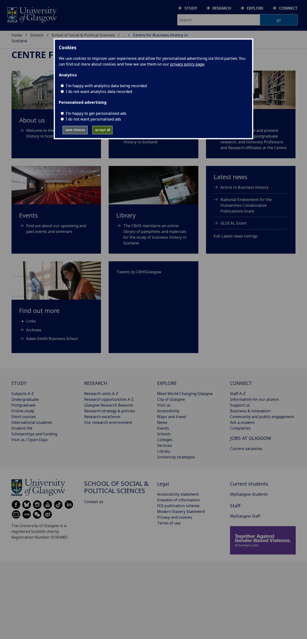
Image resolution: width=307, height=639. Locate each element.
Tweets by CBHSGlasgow (138, 271)
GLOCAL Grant (233, 223)
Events (163, 428)
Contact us (93, 501)
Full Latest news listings (236, 236)
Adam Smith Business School (52, 338)
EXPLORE (167, 383)
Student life (21, 428)
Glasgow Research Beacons (108, 405)
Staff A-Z (238, 393)
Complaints (240, 428)
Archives (33, 330)
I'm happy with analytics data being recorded (106, 85)
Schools (37, 35)
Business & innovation (250, 411)
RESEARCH (95, 383)
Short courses (23, 416)
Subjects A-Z (22, 393)
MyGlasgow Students (249, 494)
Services (164, 445)
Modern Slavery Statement (181, 511)
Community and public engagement (262, 416)
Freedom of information (178, 500)
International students (31, 422)
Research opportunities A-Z (109, 399)
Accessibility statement (178, 494)
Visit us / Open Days (29, 439)
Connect (288, 8)
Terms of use (169, 523)
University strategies (176, 457)
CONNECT (241, 383)
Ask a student (242, 422)
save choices (75, 130)
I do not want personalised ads (93, 119)
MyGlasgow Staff (245, 516)
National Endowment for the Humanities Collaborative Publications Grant (246, 205)
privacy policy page (187, 64)
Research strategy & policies (109, 411)
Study (190, 8)
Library (163, 451)
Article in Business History (244, 187)
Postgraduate (23, 405)
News (162, 422)
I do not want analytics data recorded (99, 91)
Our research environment (108, 422)
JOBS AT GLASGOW (250, 438)
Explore (255, 8)
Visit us (164, 405)
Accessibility (168, 411)
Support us (240, 405)
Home (17, 35)
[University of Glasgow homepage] (31, 14)
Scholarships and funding (34, 434)
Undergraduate (25, 399)
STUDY (18, 383)
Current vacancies (246, 448)
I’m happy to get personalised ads (96, 113)
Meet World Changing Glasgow (185, 393)
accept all (102, 130)
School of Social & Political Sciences (83, 35)
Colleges (164, 439)
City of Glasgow (171, 399)
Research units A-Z (101, 393)
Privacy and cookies (174, 517)
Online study (22, 411)
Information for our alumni (254, 399)
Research (222, 8)
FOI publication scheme (178, 505)
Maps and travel (171, 416)
